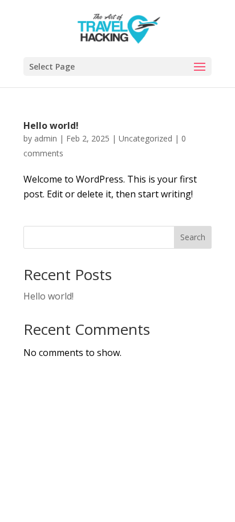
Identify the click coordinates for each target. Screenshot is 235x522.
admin (45, 138)
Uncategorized (145, 138)
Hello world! (51, 125)
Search (192, 237)
